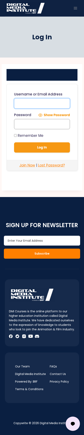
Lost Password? (51, 165)
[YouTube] (30, 336)
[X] (17, 336)
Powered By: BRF (26, 381)
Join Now (27, 165)
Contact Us (58, 374)
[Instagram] (24, 336)
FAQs (53, 366)
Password (22, 114)
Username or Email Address (38, 94)
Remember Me (30, 135)
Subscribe (42, 253)
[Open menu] (75, 8)
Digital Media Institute (30, 374)
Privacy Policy (59, 381)
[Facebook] (10, 336)
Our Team (22, 366)
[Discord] (37, 336)
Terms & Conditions (29, 389)
